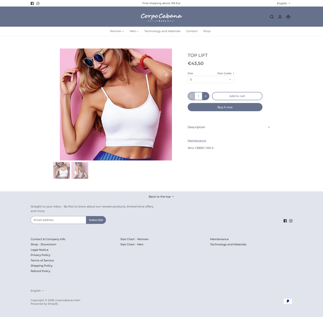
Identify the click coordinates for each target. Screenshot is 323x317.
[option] (116, 104)
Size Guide (224, 73)
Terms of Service (42, 260)
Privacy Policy (40, 255)
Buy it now (225, 107)
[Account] (280, 17)
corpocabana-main (67, 300)
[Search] (272, 17)
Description (196, 127)
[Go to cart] (288, 17)
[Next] (173, 104)
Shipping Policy (42, 265)
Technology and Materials (228, 244)
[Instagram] (37, 3)
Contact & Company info (48, 239)
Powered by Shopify (44, 303)
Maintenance (197, 140)
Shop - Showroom (43, 244)
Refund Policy (40, 271)
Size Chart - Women (134, 239)
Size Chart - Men (131, 244)
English (282, 3)
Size (190, 73)
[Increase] (205, 96)
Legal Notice (39, 250)
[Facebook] (32, 3)
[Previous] (58, 104)
